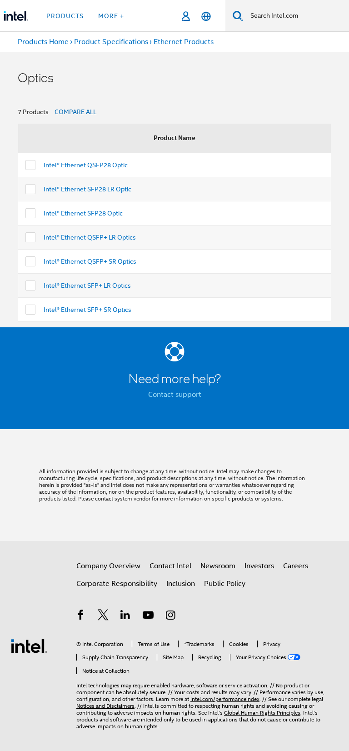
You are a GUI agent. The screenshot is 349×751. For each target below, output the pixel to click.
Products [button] (65, 16)
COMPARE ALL (75, 112)
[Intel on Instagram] (170, 616)
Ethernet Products (184, 41)
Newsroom (217, 566)
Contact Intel (170, 566)
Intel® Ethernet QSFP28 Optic (86, 165)
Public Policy (224, 583)
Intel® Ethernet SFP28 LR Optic (87, 189)
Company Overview (108, 566)
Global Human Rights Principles (262, 712)
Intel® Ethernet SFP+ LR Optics (87, 285)
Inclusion (180, 583)
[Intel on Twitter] (103, 616)
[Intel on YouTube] (148, 616)
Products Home (43, 41)
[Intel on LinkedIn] (125, 616)
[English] (206, 16)
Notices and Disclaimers (105, 705)
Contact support (174, 394)
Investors (259, 566)
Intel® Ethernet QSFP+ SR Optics (90, 261)
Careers (295, 566)
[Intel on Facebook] (80, 616)
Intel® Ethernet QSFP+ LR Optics (90, 237)
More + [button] (111, 16)
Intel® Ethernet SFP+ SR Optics (87, 309)
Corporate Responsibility (116, 583)
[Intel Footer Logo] (29, 645)
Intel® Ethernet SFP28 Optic (83, 213)
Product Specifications (111, 41)
